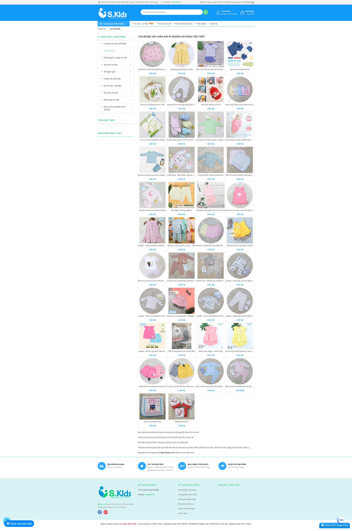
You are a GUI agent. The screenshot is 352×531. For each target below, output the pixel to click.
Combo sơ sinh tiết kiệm (115, 43)
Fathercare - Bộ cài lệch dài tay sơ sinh (183, 175)
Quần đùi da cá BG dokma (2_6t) (152, 386)
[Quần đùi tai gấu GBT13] (239, 54)
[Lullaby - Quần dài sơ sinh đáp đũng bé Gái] (239, 301)
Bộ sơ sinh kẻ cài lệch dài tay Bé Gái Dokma (243, 386)
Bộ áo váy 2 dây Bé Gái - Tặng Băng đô (183, 316)
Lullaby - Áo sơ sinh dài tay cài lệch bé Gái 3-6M (157, 316)
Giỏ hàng (249, 11)
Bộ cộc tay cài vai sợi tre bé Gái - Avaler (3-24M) (157, 280)
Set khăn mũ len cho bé (211, 104)
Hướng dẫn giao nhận (187, 499)
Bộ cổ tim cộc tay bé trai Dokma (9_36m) (213, 69)
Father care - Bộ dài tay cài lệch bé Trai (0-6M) (215, 280)
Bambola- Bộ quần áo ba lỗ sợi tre (211, 210)
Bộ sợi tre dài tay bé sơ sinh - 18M (182, 245)
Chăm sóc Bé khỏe (112, 78)
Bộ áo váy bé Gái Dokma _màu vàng (240, 351)
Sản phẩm (201, 23)
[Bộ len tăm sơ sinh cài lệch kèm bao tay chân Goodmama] (239, 124)
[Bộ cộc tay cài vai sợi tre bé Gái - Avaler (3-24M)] (152, 265)
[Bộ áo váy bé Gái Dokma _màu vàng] (239, 336)
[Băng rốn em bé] (181, 406)
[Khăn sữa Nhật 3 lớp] (152, 406)
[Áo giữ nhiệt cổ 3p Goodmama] (210, 160)
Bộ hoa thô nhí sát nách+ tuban (240, 245)
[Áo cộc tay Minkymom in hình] (152, 89)
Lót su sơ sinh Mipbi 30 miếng (152, 140)
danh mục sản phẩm (113, 24)
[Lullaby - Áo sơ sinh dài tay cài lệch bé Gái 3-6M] (152, 301)
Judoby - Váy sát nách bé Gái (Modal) (153, 245)
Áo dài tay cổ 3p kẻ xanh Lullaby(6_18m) (212, 140)
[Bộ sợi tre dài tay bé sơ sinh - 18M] (181, 230)
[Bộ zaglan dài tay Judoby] (181, 195)
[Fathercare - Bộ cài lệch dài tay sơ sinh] (181, 160)
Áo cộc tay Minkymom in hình (152, 104)
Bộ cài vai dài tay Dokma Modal (152, 210)
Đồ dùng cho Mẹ (111, 99)
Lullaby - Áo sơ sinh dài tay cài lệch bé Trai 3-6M (216, 316)
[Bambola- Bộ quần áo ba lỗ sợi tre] (210, 195)
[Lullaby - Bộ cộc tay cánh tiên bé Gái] (152, 336)
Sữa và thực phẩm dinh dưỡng (114, 108)
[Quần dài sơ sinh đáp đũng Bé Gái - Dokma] (181, 89)
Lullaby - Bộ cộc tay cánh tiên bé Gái (153, 351)
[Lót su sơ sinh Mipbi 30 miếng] (152, 124)
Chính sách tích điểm (186, 508)
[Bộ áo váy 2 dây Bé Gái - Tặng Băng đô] (181, 301)
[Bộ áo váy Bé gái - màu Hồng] (210, 336)
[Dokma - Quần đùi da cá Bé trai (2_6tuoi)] (181, 371)
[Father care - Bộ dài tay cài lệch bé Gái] (181, 265)
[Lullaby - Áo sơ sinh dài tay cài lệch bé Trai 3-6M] (210, 301)
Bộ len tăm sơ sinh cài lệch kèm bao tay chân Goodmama (249, 140)
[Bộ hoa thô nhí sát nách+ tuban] (239, 230)
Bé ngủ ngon (110, 71)
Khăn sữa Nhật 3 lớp (152, 421)
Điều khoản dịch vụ (186, 504)
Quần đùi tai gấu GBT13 (240, 69)
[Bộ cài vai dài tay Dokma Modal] (152, 195)
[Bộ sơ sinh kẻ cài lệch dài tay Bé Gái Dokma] (239, 371)
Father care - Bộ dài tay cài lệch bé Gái (182, 280)
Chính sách (182, 513)
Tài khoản (225, 11)
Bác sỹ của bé (165, 23)
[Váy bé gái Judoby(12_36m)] (181, 54)
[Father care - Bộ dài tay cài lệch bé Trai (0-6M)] (210, 265)
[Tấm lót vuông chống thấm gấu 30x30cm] (239, 160)
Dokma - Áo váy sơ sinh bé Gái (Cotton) (241, 210)
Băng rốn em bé (181, 421)
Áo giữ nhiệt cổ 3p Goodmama (210, 175)
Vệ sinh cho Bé (110, 64)
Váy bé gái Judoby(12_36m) (181, 69)
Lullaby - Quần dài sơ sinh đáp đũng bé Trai (243, 280)
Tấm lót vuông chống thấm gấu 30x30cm (242, 175)
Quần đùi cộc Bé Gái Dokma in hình (152, 69)
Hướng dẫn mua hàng (187, 490)
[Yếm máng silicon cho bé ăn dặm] (181, 336)
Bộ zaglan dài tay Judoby (181, 210)
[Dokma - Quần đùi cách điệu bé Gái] (210, 230)
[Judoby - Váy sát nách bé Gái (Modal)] (152, 230)
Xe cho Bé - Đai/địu (112, 85)
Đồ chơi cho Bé (111, 92)
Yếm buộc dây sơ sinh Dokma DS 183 (240, 104)
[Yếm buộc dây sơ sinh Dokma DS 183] (239, 89)
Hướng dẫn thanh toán (187, 494)
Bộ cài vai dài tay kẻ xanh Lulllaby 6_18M (155, 175)
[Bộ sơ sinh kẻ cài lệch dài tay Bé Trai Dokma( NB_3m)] (210, 371)
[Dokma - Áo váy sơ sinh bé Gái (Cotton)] (239, 195)
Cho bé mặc (109, 50)
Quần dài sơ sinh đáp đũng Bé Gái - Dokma (184, 104)
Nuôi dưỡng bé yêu (184, 23)
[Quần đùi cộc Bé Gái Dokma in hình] (152, 54)
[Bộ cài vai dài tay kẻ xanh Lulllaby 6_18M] (152, 160)
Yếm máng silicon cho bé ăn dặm (181, 351)
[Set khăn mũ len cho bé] (210, 89)
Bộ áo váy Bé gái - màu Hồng (211, 351)
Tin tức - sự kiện (141, 23)
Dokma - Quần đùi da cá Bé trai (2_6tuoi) (183, 386)
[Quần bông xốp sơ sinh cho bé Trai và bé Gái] (181, 124)
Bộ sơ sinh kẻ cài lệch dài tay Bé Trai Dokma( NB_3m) (218, 386)
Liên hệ (214, 23)
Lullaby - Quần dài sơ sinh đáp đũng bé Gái (243, 316)
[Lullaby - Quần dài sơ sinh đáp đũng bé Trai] (239, 265)
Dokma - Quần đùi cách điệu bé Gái (210, 245)
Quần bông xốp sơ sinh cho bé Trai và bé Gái (185, 140)
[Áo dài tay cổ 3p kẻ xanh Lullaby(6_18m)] (210, 124)
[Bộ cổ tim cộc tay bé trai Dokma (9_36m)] (210, 54)
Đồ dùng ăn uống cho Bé (115, 57)
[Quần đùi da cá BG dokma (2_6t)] (152, 371)
